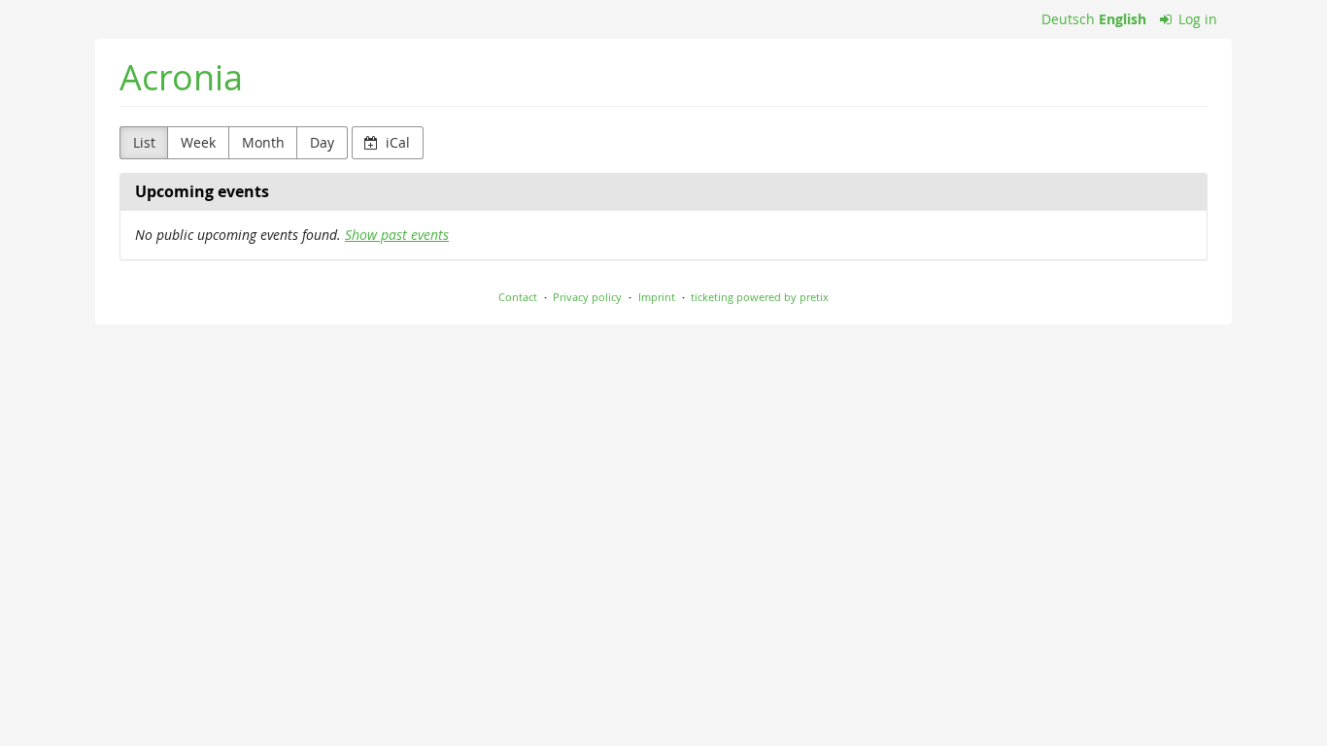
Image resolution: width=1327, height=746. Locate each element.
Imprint (656, 296)
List (144, 142)
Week (198, 142)
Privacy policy (587, 296)
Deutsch (1068, 19)
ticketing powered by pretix (760, 296)
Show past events (397, 234)
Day (322, 142)
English (1122, 19)
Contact (517, 296)
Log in (1195, 19)
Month (263, 142)
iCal (396, 142)
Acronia (181, 77)
